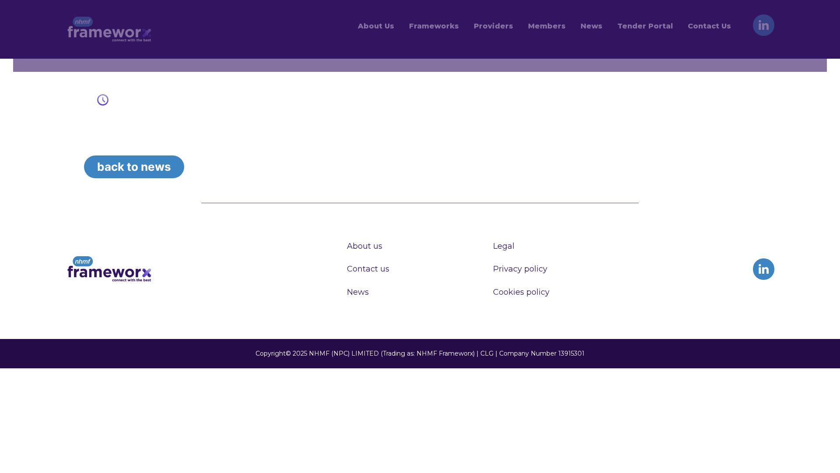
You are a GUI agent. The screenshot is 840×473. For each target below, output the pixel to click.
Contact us (368, 269)
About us (364, 246)
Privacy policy (520, 269)
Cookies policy (521, 292)
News (358, 292)
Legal (503, 246)
